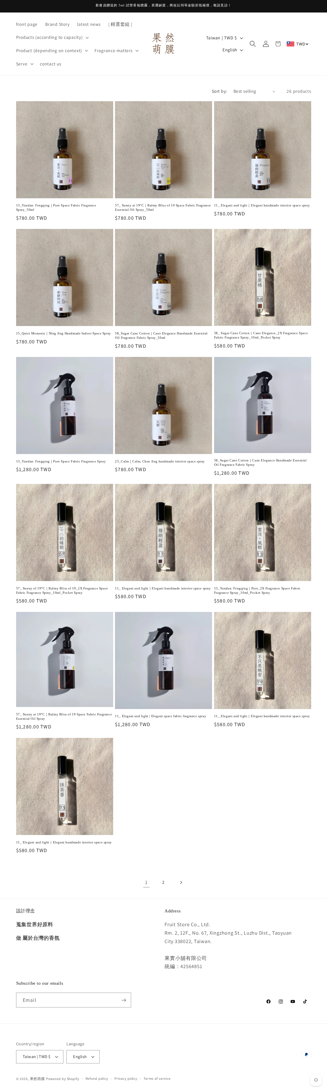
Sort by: (219, 91)
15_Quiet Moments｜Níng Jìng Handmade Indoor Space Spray (63, 333)
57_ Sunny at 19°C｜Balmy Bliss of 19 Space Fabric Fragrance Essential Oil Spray (64, 716)
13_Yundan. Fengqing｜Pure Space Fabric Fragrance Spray (61, 461)
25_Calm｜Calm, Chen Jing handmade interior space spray (160, 461)
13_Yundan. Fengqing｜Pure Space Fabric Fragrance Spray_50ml (56, 207)
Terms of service (157, 1078)
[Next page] (181, 882)
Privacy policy (125, 1078)
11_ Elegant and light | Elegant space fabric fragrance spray (160, 716)
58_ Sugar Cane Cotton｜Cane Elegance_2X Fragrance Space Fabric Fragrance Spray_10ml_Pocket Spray (261, 335)
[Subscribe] (124, 1000)
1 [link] (146, 882)
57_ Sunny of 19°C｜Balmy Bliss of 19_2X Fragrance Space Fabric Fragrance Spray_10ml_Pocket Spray (62, 590)
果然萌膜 (37, 1079)
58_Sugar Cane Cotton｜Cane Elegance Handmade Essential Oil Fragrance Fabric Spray (260, 462)
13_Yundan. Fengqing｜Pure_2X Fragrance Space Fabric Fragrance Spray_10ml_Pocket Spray (257, 590)
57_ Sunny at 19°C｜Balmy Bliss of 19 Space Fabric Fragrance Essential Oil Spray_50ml (163, 207)
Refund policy (97, 1078)
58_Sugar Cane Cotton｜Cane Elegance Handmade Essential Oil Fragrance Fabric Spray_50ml (161, 335)
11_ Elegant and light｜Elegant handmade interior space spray (262, 205)
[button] (51, 37)
